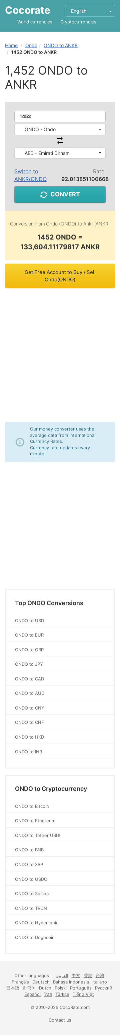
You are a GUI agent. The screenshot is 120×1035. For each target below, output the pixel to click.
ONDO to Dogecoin (35, 937)
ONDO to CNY (29, 708)
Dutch (45, 988)
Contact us (60, 1020)
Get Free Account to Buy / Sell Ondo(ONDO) (60, 275)
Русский (103, 988)
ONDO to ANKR (61, 45)
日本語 (12, 988)
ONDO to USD (29, 620)
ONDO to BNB (29, 849)
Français (20, 981)
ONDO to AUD (29, 693)
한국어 (29, 988)
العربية (62, 975)
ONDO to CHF (29, 722)
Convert (65, 194)
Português (81, 988)
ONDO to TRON (31, 908)
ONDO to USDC (31, 879)
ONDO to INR (28, 751)
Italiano (99, 981)
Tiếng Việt (83, 994)
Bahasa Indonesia (71, 981)
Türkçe (62, 994)
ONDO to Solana (32, 893)
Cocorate (27, 10)
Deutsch (41, 981)
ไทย (48, 994)
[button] (60, 129)
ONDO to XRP (29, 864)
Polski (61, 988)
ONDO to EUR (29, 635)
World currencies (34, 21)
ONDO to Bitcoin (32, 806)
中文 (76, 975)
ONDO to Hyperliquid (37, 922)
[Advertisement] (60, 355)
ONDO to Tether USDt (38, 835)
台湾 (100, 975)
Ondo (31, 45)
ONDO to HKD (29, 737)
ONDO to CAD (29, 678)
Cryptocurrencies (78, 21)
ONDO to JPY (29, 664)
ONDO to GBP (29, 649)
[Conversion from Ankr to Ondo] (60, 142)
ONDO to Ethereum (35, 820)
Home (11, 45)
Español (32, 994)
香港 (88, 975)
